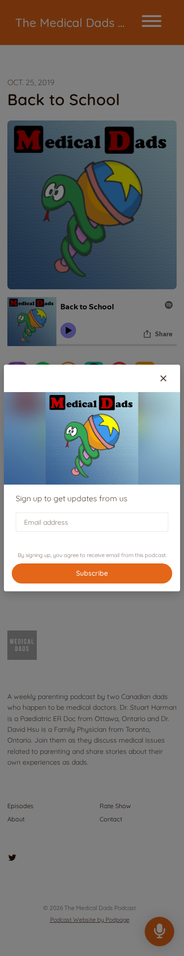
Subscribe (92, 573)
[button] (163, 378)
